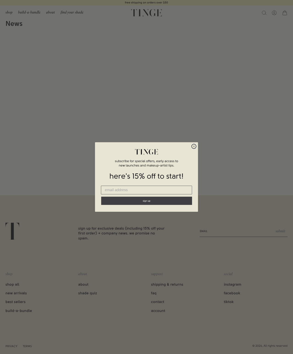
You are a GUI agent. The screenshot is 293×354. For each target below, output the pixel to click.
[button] (146, 201)
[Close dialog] (194, 146)
